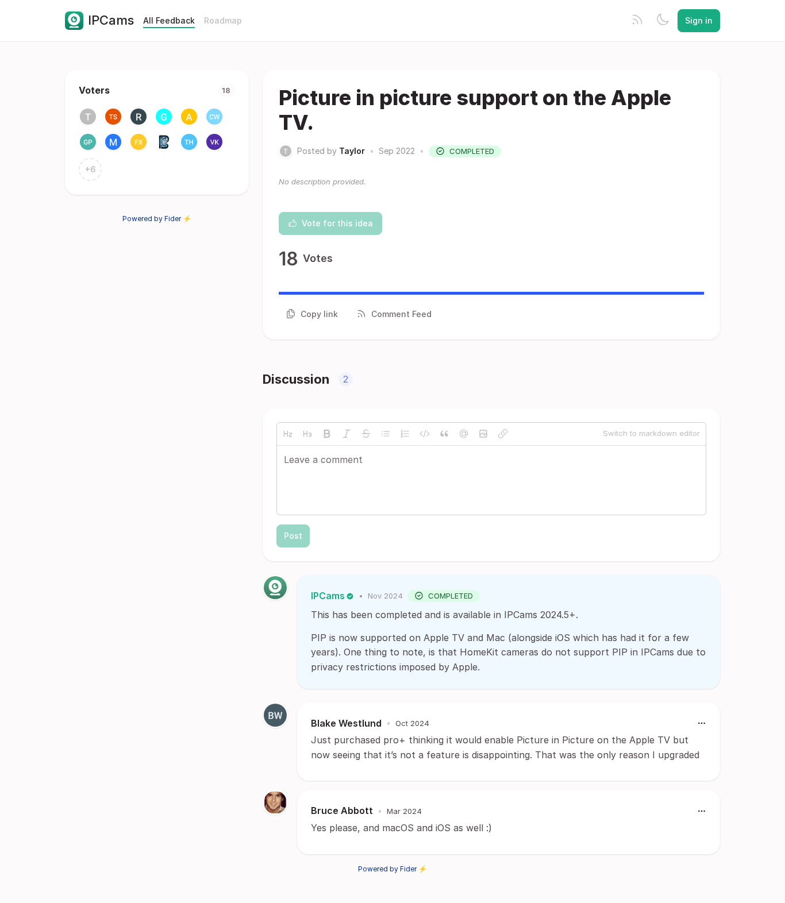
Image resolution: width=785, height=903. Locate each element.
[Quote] (444, 433)
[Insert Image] (483, 433)
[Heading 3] (307, 433)
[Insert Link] (502, 433)
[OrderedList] (405, 433)
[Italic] (346, 433)
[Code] (424, 433)
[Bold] (327, 433)
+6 (90, 169)
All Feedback (169, 20)
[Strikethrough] (366, 433)
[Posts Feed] (637, 20)
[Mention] (463, 433)
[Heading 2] (288, 433)
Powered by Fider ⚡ (156, 218)
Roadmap (223, 20)
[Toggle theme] (662, 20)
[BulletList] (385, 433)
